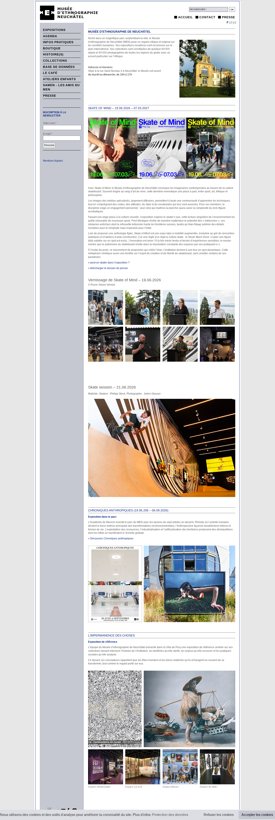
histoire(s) (53, 54)
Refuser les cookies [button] (219, 815)
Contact (207, 17)
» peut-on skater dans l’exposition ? (109, 262)
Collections (55, 60)
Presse (228, 17)
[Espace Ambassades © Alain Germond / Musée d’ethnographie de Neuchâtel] (106, 766)
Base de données (59, 67)
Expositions (54, 30)
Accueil (185, 17)
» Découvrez (110, 538)
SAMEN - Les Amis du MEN (61, 87)
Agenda (50, 36)
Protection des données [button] (170, 815)
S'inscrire (49, 145)
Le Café (50, 73)
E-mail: (47, 133)
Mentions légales (53, 160)
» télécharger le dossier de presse (108, 268)
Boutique (52, 48)
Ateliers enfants (59, 79)
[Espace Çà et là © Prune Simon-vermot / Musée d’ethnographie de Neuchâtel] (143, 766)
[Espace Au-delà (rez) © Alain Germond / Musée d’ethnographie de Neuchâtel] (217, 766)
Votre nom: (50, 123)
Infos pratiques (58, 42)
